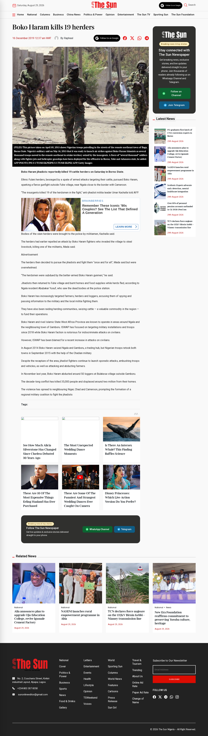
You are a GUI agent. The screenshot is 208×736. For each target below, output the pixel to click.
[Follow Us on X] (160, 697)
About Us (137, 676)
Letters (88, 660)
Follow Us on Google (173, 5)
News (168, 608)
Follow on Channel (176, 93)
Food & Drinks (67, 701)
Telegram (126, 529)
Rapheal (68, 38)
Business (58, 14)
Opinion (110, 14)
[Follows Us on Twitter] (132, 38)
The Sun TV (143, 14)
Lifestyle (89, 685)
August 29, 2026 (21, 628)
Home (20, 14)
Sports (63, 688)
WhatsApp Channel (99, 529)
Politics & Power (93, 14)
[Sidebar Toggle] (13, 14)
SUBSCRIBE (174, 679)
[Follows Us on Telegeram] (147, 38)
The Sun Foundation (182, 14)
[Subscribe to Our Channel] (165, 697)
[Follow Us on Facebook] (154, 697)
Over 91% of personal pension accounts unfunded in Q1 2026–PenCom (180, 206)
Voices (87, 703)
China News (73, 14)
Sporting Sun (160, 14)
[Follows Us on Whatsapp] (139, 38)
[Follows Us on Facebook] (125, 38)
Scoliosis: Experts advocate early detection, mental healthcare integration (179, 188)
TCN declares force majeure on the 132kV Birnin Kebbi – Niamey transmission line (180, 224)
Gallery (63, 707)
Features (113, 685)
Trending (137, 670)
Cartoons (113, 691)
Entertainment (126, 14)
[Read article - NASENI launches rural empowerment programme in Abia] (80, 583)
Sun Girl (112, 707)
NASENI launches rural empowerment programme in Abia (180, 170)
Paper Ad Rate (140, 692)
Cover (62, 666)
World (111, 660)
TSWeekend (90, 697)
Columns (45, 14)
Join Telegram (176, 105)
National (32, 14)
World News (115, 678)
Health (87, 678)
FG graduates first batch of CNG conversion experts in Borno (179, 133)
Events (87, 672)
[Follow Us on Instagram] (177, 697)
